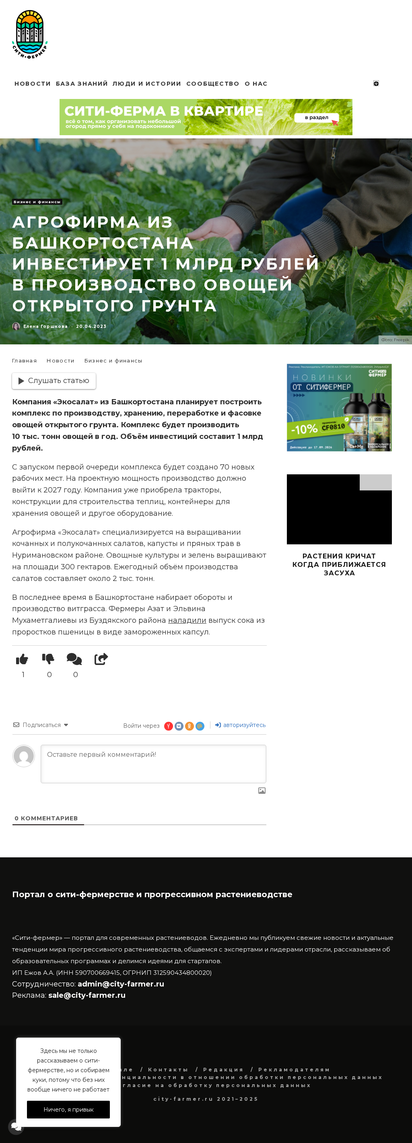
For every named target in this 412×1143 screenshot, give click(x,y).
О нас (256, 83)
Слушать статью (58, 380)
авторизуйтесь (244, 725)
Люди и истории (147, 83)
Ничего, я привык (68, 1109)
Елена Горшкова (45, 326)
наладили (187, 620)
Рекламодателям (294, 1070)
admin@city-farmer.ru (120, 984)
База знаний (82, 83)
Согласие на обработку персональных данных (211, 1085)
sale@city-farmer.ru (87, 995)
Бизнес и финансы (37, 202)
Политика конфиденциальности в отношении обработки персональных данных (212, 1077)
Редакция (223, 1070)
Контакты (168, 1070)
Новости (32, 83)
